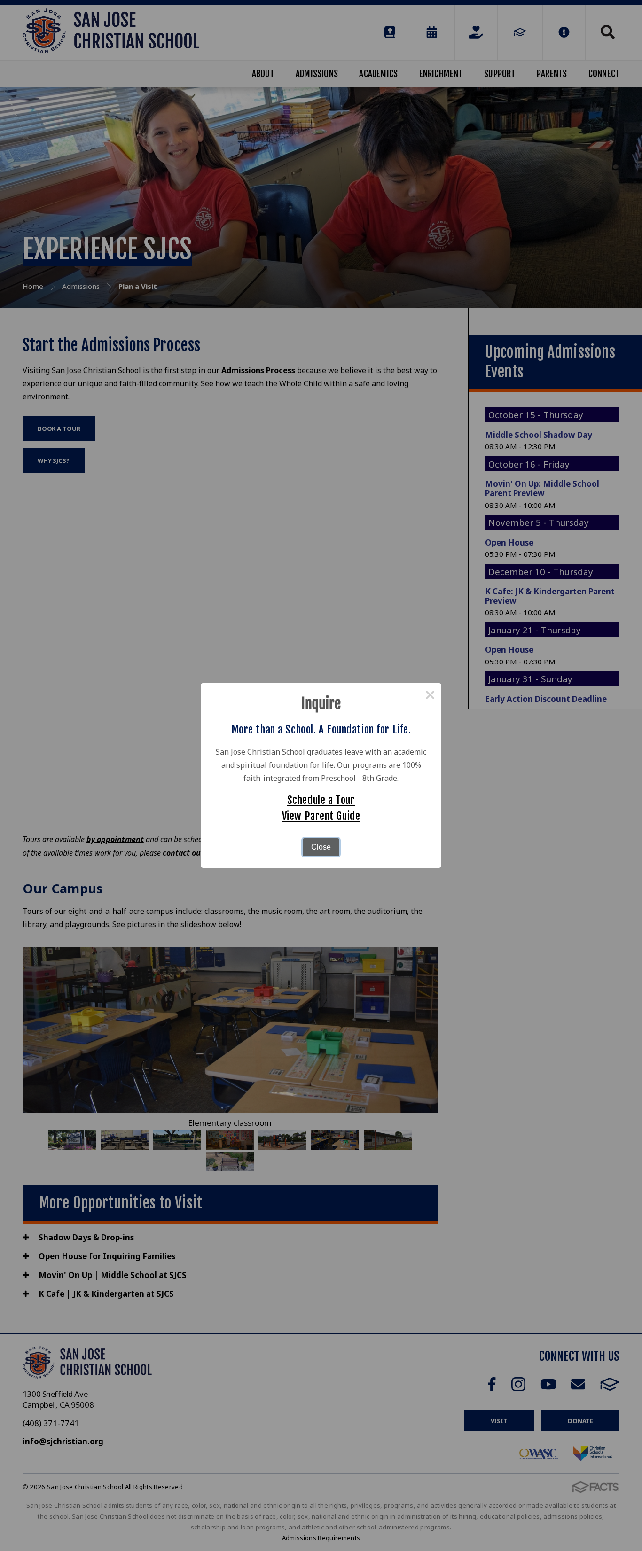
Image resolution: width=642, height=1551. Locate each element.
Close (321, 847)
